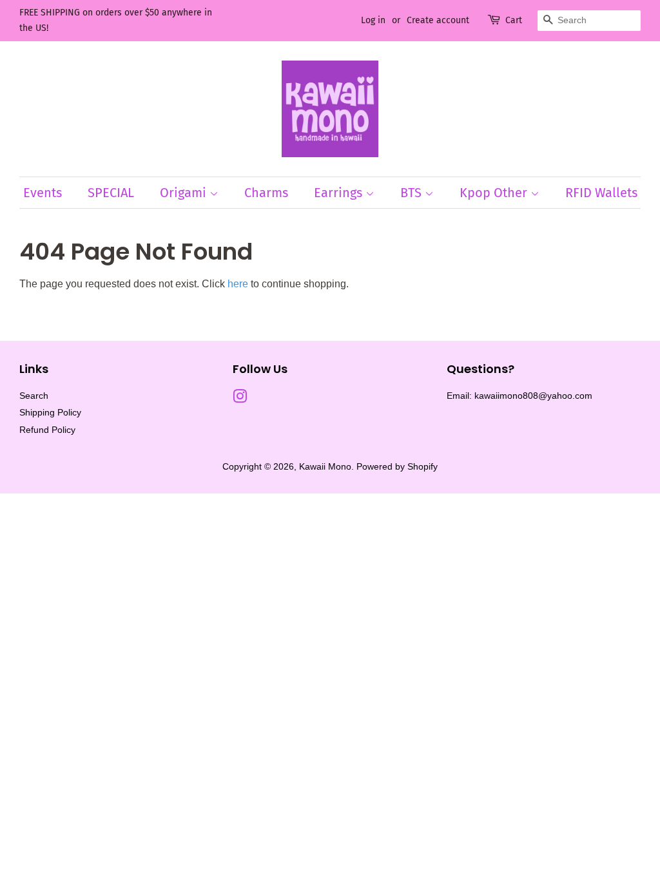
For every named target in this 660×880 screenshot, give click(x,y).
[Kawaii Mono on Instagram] (240, 399)
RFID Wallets (601, 192)
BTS (412, 192)
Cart (513, 20)
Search (33, 396)
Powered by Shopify (397, 467)
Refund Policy (47, 430)
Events (42, 192)
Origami (184, 192)
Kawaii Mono (325, 467)
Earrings (339, 192)
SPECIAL (111, 192)
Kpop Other (495, 192)
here (238, 283)
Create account (438, 20)
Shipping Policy (50, 412)
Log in (373, 20)
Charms (266, 192)
